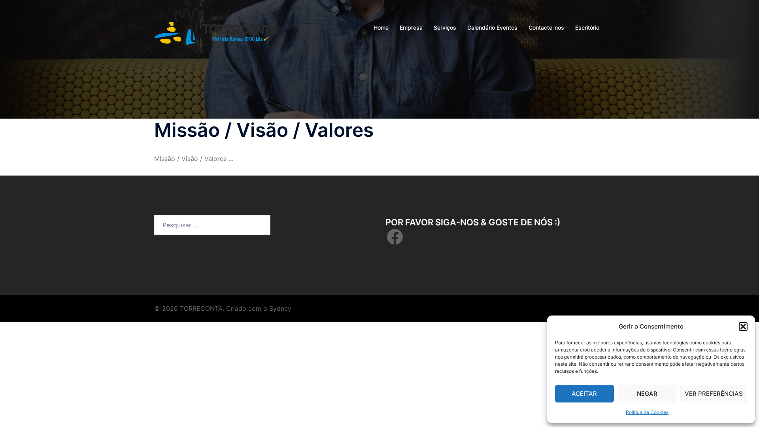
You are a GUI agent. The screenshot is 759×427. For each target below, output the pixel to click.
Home (381, 27)
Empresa (411, 27)
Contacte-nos (546, 27)
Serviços (445, 27)
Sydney (280, 308)
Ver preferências (714, 393)
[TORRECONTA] (216, 27)
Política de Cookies (647, 412)
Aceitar (584, 393)
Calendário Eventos (492, 27)
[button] (743, 327)
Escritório (587, 27)
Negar (647, 393)
